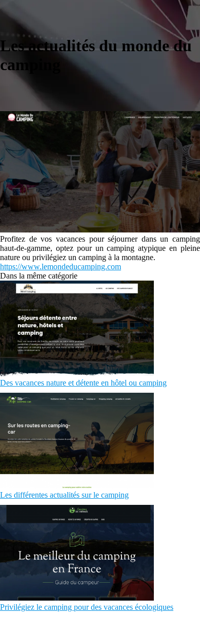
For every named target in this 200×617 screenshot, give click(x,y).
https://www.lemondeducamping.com (60, 266)
